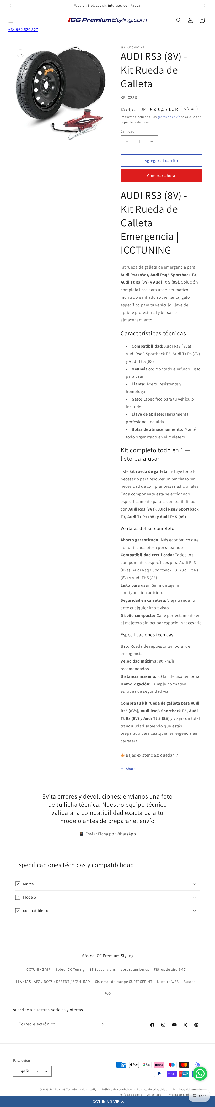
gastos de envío (169, 117)
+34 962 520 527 (23, 29)
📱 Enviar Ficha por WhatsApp (107, 834)
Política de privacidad (152, 1089)
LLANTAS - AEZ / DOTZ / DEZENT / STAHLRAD (53, 981)
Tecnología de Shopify (81, 1089)
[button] (107, 1101)
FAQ (107, 993)
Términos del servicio (187, 1089)
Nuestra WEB (168, 981)
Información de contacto (185, 1094)
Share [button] (131, 768)
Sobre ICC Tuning (70, 969)
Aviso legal (155, 1094)
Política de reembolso (117, 1089)
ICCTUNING (57, 1089)
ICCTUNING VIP (38, 969)
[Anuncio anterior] (10, 6)
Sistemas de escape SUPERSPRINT (123, 981)
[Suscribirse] (101, 1024)
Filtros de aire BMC (170, 969)
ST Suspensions (102, 969)
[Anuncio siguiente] (205, 6)
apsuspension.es (135, 969)
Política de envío (130, 1094)
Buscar (189, 981)
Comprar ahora (161, 175)
